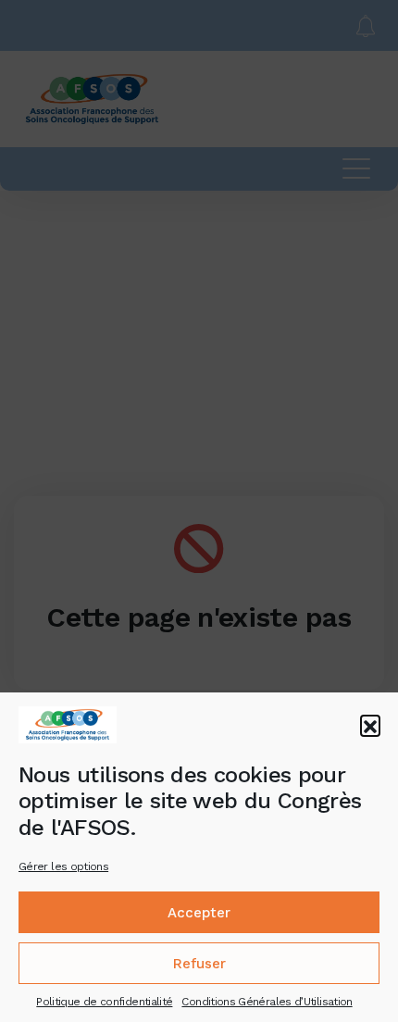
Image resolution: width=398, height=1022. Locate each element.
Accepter (199, 912)
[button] (370, 725)
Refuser (199, 963)
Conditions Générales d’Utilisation (266, 1001)
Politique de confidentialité (104, 1001)
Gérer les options (63, 866)
